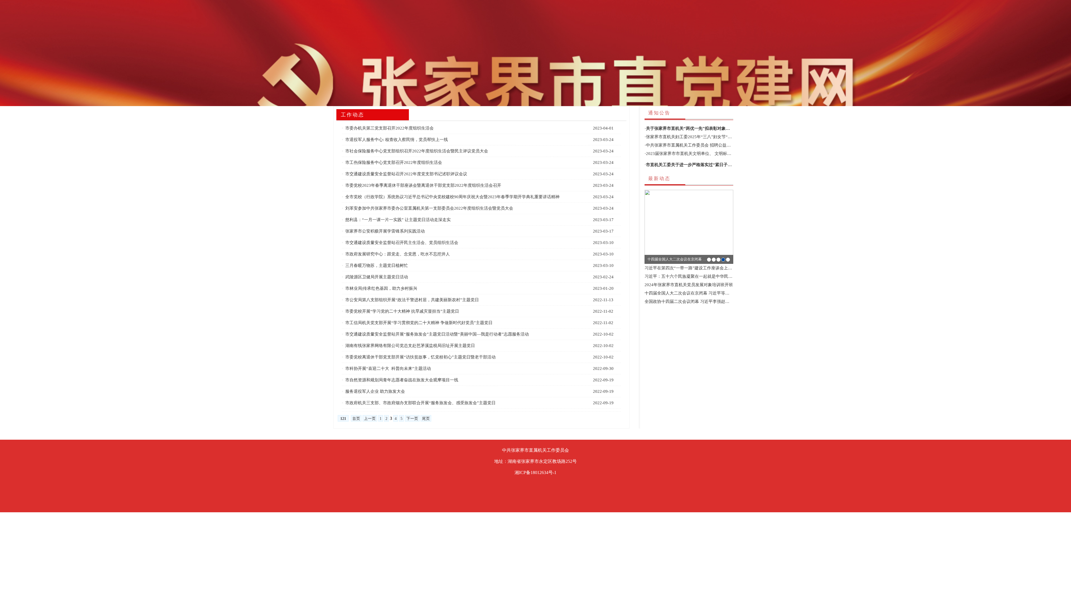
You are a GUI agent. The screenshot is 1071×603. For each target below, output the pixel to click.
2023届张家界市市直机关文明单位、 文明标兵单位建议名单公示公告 (689, 153)
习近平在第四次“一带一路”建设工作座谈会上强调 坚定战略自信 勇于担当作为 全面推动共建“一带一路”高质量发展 (689, 268)
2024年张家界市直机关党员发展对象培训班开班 (689, 285)
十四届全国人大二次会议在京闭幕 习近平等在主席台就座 (689, 293)
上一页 (370, 419)
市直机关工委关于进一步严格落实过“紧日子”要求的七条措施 (689, 164)
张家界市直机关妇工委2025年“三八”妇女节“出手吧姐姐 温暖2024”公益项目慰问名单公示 (689, 137)
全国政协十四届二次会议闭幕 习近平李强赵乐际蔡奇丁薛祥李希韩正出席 (689, 301)
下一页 (412, 419)
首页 (356, 419)
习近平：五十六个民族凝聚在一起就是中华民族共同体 (689, 276)
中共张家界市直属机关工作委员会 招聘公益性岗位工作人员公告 (689, 145)
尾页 (426, 419)
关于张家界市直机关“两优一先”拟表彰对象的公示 (689, 128)
